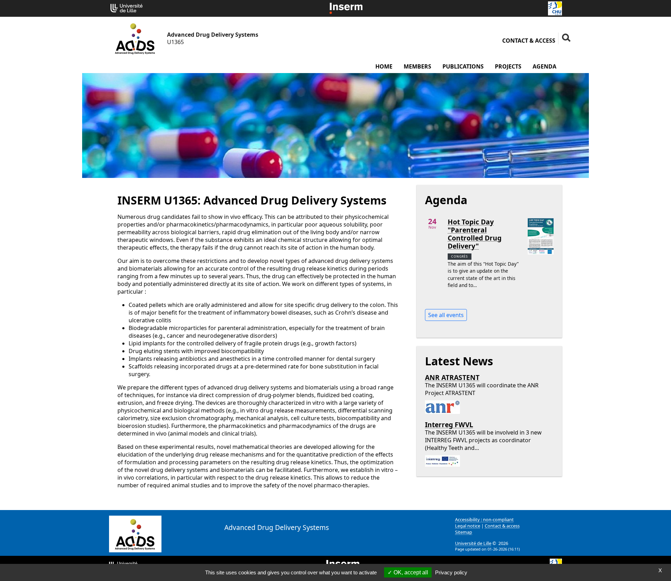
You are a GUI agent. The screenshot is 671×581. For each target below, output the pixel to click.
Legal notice (467, 526)
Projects (508, 66)
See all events (446, 315)
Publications (463, 66)
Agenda (544, 66)
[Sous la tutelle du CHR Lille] (555, 8)
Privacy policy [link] (451, 572)
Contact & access (528, 40)
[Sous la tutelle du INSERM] (346, 8)
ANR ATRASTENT (452, 377)
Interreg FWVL (449, 425)
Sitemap (463, 532)
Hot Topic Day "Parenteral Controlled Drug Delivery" (475, 234)
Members (417, 66)
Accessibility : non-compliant (484, 519)
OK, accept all (410, 572)
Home (383, 66)
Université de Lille (473, 543)
